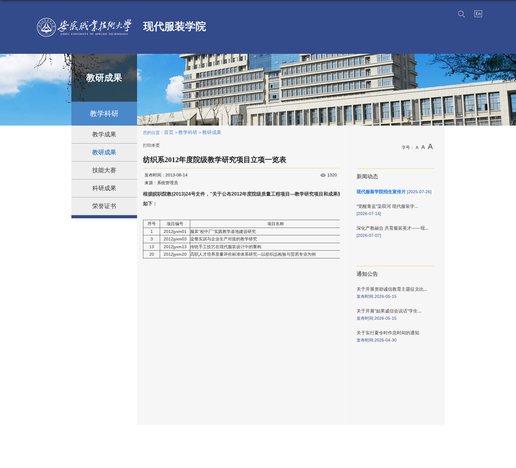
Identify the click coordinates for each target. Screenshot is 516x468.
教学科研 (187, 132)
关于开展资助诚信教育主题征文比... (392, 289)
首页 (168, 132)
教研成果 (211, 132)
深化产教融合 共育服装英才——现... (393, 228)
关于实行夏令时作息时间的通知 (388, 332)
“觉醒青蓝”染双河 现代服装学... (387, 206)
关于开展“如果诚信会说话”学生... (389, 310)
